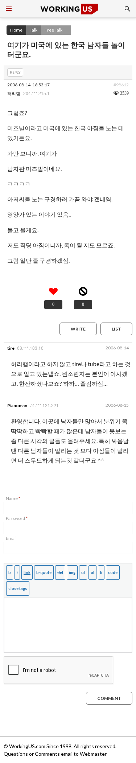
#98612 (121, 84)
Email (11, 538)
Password (17, 518)
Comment (109, 698)
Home (16, 30)
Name (13, 498)
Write (78, 329)
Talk (33, 30)
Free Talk (53, 30)
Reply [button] (15, 72)
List (116, 329)
